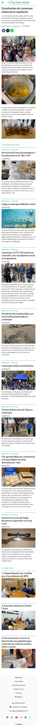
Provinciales (18, 681)
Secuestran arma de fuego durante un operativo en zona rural (17, 520)
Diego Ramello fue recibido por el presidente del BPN (17, 574)
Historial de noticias (18, 685)
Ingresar (19, 697)
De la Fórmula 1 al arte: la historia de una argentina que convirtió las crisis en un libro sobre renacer (17, 642)
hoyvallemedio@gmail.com (18, 711)
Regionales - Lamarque (11, 26)
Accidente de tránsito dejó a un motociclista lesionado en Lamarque (17, 316)
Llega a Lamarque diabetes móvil (18, 204)
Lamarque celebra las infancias (17, 365)
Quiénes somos (18, 689)
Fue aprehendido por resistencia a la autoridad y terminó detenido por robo (18, 459)
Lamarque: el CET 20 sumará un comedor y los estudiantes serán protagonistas (18, 255)
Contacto (18, 693)
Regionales (18, 677)
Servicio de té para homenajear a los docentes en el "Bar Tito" (18, 154)
